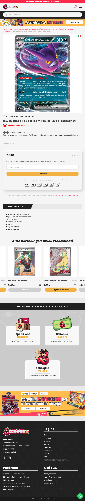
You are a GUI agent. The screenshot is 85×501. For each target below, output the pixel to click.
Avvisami (42, 174)
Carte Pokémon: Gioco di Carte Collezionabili (24, 29)
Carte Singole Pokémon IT (50, 29)
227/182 (38, 280)
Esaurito (24, 289)
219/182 (74, 280)
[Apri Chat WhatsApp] (80, 496)
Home (5, 29)
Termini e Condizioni (39, 179)
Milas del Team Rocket (18, 280)
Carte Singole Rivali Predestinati (47, 241)
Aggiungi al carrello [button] (60, 289)
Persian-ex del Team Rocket (56, 280)
